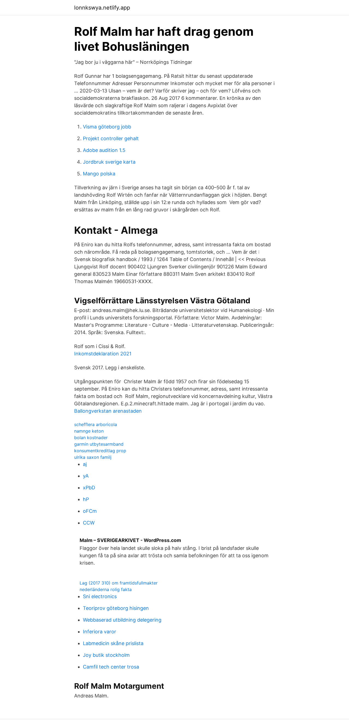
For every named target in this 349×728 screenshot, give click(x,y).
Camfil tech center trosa (111, 667)
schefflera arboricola (95, 424)
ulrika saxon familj (93, 457)
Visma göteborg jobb (107, 127)
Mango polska (99, 173)
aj (85, 464)
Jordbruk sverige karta (109, 162)
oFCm (90, 511)
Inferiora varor (99, 631)
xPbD (89, 487)
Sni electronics (100, 596)
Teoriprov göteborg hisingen (116, 608)
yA (86, 476)
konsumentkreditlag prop (100, 450)
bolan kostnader (91, 437)
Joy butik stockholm (106, 655)
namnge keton (89, 431)
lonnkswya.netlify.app (102, 7)
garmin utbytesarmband (99, 444)
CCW (89, 523)
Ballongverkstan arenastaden (108, 411)
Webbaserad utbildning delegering (122, 620)
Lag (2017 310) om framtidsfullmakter (119, 583)
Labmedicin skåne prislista (113, 643)
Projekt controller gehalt (111, 138)
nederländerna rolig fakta (106, 589)
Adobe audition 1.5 (104, 150)
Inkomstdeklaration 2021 (102, 353)
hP (86, 499)
